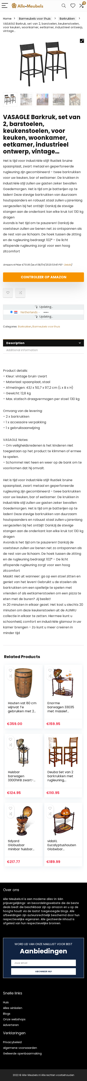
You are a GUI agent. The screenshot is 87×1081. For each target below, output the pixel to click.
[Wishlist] (72, 5)
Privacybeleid (12, 1042)
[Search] (64, 5)
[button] (82, 41)
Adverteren (11, 1025)
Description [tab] (15, 343)
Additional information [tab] (22, 350)
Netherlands (29, 312)
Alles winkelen (12, 1008)
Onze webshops (14, 1019)
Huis (6, 1002)
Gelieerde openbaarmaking (22, 1053)
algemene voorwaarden (20, 1048)
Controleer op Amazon (43, 277)
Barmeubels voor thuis (35, 19)
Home (7, 19)
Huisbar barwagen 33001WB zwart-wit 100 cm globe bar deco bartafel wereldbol (22, 782)
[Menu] (5, 5)
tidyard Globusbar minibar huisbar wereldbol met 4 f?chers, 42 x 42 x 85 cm (21, 851)
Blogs (6, 1014)
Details (67, 264)
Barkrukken (67, 19)
